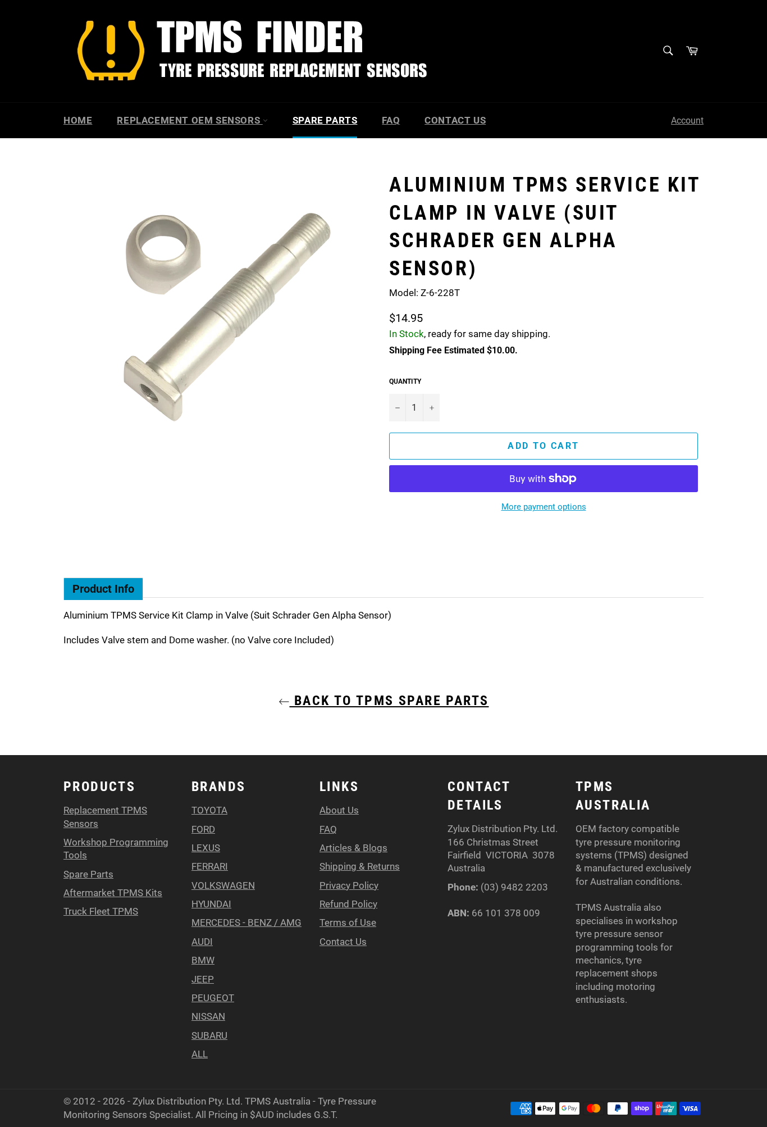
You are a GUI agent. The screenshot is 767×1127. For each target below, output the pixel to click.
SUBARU (209, 1035)
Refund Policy (348, 904)
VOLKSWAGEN (223, 885)
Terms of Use (347, 922)
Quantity (405, 381)
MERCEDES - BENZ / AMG (246, 922)
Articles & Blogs (353, 847)
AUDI (202, 941)
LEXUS (205, 847)
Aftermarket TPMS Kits (112, 892)
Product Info (103, 589)
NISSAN (208, 1016)
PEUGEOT (212, 997)
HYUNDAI (211, 904)
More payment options (543, 507)
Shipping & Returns (359, 866)
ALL (199, 1054)
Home (77, 120)
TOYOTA (209, 810)
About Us (339, 810)
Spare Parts (325, 120)
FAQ (391, 120)
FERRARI (209, 866)
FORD (203, 829)
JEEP (202, 979)
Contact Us (455, 120)
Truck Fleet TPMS (100, 911)
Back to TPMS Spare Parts (389, 700)
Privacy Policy (348, 885)
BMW (202, 960)
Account (687, 120)
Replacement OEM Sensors (189, 120)
